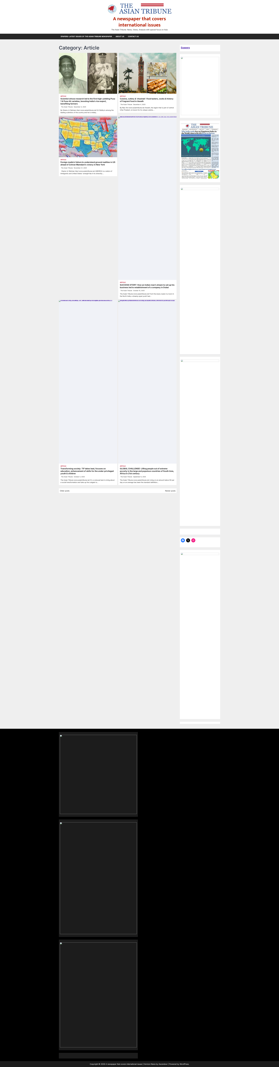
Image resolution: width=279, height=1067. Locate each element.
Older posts (64, 491)
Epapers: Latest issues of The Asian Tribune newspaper (86, 36)
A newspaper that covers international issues (139, 22)
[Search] (218, 36)
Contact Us (133, 36)
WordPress (184, 1064)
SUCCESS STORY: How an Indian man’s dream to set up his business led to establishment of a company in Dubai (147, 286)
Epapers (185, 47)
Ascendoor (163, 1064)
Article (63, 96)
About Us (120, 36)
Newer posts (170, 491)
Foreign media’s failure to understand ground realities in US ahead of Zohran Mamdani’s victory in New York (87, 163)
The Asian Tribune (67, 107)
